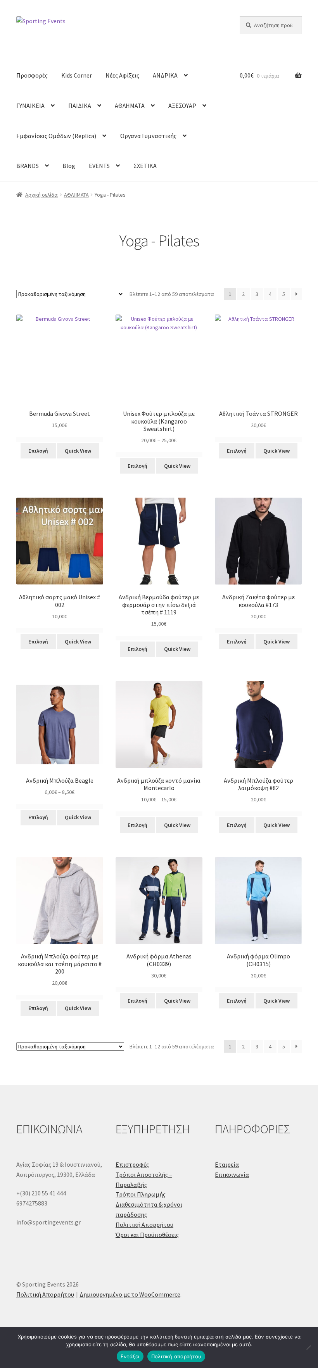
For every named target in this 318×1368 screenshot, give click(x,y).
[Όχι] (308, 1347)
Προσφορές (32, 75)
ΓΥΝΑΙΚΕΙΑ (30, 105)
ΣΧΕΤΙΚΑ (145, 165)
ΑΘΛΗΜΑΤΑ (130, 105)
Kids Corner (76, 75)
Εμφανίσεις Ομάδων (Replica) (56, 136)
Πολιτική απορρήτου (176, 1356)
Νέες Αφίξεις (122, 75)
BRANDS (27, 165)
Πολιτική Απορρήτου (144, 1224)
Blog (68, 165)
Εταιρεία (227, 1164)
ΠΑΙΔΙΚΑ (79, 105)
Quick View (78, 450)
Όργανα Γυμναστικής (148, 136)
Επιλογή (38, 450)
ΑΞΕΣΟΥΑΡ (182, 105)
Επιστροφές (132, 1164)
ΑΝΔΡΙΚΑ (165, 75)
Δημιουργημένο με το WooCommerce (130, 1294)
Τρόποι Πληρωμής (141, 1194)
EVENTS (99, 165)
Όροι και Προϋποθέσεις (147, 1234)
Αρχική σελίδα (41, 194)
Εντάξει (130, 1356)
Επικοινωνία (232, 1174)
